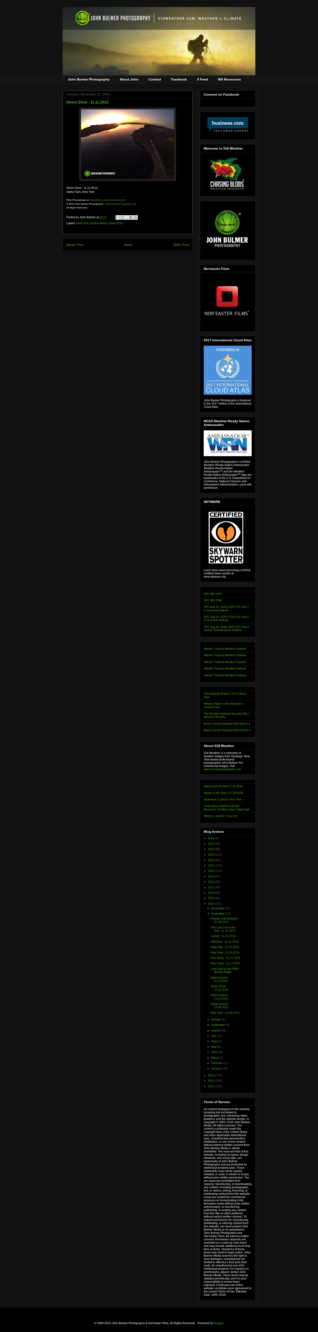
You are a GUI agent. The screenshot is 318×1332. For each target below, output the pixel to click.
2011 (211, 1086)
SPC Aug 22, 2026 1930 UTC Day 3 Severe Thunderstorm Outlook (226, 628)
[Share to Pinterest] (135, 217)
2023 (211, 854)
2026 (211, 838)
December (218, 908)
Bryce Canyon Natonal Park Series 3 (227, 723)
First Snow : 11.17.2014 (225, 958)
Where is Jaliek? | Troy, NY (220, 816)
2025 (211, 843)
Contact (155, 79)
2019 (211, 876)
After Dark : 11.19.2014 (225, 952)
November (218, 913)
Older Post (181, 245)
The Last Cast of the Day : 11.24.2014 (223, 929)
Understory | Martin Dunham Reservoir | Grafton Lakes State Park (227, 807)
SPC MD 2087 (213, 594)
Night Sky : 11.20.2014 (225, 947)
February (217, 1063)
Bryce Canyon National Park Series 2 (227, 730)
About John (129, 79)
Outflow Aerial (98, 223)
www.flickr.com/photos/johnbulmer (108, 200)
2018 (211, 882)
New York (82, 223)
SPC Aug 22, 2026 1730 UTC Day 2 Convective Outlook (226, 618)
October (216, 1019)
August (216, 1030)
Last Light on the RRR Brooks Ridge (225, 970)
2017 (211, 887)
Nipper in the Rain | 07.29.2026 (223, 793)
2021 (211, 865)
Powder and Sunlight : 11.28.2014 (225, 920)
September (218, 1025)
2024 (211, 849)
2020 (211, 871)
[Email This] (117, 217)
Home (128, 245)
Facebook (179, 79)
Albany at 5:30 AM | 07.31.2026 (223, 786)
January (216, 1068)
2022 (211, 860)
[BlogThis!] (122, 217)
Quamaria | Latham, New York (222, 799)
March (215, 1057)
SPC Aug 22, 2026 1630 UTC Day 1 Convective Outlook (226, 608)
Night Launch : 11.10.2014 (220, 997)
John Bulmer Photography (89, 79)
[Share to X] (126, 217)
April (214, 1052)
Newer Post (74, 245)
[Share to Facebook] (131, 217)
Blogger (218, 1323)
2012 (211, 1080)
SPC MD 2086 (213, 600)
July (214, 1035)
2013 (211, 1075)
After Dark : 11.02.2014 (225, 1012)
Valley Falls (116, 223)
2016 (211, 892)
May (214, 1046)
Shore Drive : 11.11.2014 (219, 988)
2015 (211, 898)
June (214, 1041)
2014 (211, 903)
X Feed (202, 79)
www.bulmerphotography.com (120, 204)
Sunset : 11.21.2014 (223, 936)
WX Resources (229, 79)
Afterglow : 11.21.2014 (225, 941)
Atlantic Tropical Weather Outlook (225, 648)
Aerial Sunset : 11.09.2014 (220, 1005)
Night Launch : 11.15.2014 (220, 979)
